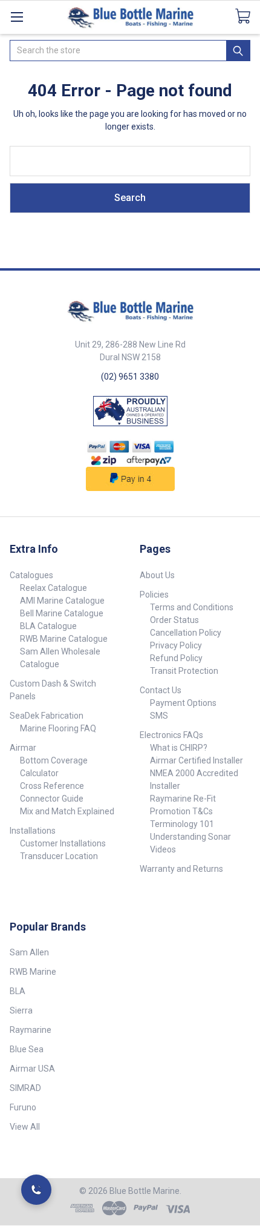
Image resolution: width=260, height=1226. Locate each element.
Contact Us (160, 690)
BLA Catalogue (48, 626)
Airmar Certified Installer (196, 760)
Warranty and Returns (181, 869)
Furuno (23, 1107)
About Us (157, 575)
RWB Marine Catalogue (64, 639)
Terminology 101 (182, 824)
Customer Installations (63, 843)
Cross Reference (52, 786)
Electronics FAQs (171, 735)
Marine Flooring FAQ (58, 728)
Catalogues (31, 575)
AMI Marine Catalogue (62, 600)
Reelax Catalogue (53, 588)
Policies (154, 594)
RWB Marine (33, 972)
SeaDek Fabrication (46, 715)
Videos (163, 849)
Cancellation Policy (185, 633)
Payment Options (183, 703)
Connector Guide (51, 798)
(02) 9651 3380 (130, 376)
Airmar (23, 748)
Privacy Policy (176, 645)
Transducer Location (59, 856)
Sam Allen (29, 952)
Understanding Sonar (190, 837)
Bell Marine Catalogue (61, 613)
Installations (33, 830)
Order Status (174, 620)
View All (25, 1127)
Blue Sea (27, 1049)
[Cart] (247, 16)
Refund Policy (176, 658)
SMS (159, 715)
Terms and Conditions (191, 607)
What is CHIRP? (178, 748)
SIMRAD (25, 1088)
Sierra (21, 1010)
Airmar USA (32, 1068)
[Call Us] (36, 1190)
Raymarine (30, 1030)
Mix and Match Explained (67, 811)
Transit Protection (184, 671)
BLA (17, 991)
